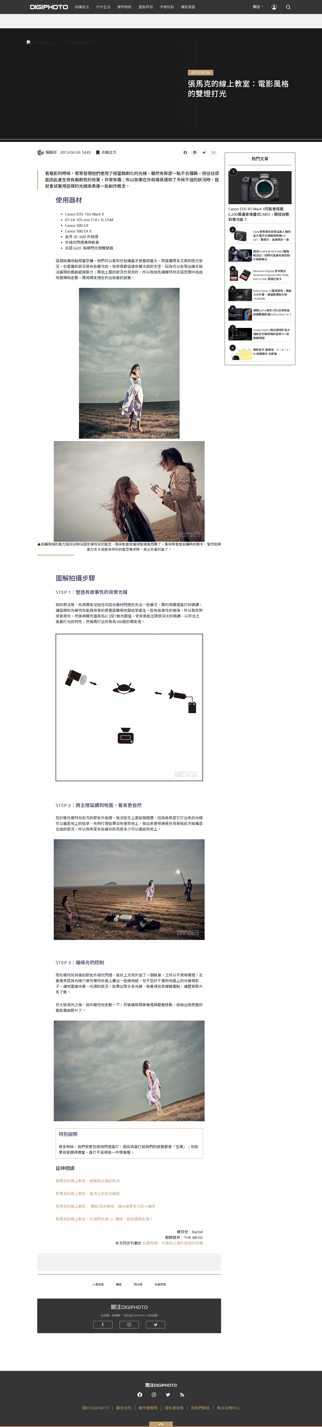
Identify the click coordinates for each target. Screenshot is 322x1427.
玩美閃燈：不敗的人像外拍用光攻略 (173, 1243)
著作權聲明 (148, 1408)
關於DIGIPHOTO (95, 1408)
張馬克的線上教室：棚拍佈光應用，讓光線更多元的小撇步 (106, 1206)
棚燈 (119, 1284)
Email (213, 152)
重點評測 (146, 7)
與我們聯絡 (200, 1408)
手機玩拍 (167, 7)
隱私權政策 (174, 1408)
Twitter (204, 152)
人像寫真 (98, 1284)
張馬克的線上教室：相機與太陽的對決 (88, 1181)
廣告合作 (123, 1408)
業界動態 (124, 7)
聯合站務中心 (228, 1408)
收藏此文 (108, 152)
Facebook (185, 152)
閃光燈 (138, 1284)
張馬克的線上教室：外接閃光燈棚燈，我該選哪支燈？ (104, 1219)
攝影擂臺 (188, 7)
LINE (194, 152)
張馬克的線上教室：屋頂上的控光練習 (88, 1193)
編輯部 (51, 152)
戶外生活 (103, 7)
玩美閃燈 (160, 1284)
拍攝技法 (82, 7)
